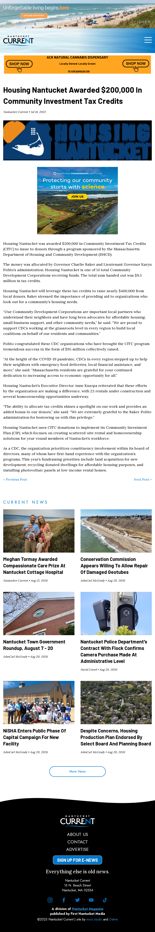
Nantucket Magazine (88, 909)
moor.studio (94, 919)
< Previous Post (15, 479)
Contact (77, 842)
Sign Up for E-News (77, 860)
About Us (77, 834)
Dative (113, 919)
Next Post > (143, 479)
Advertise (77, 849)
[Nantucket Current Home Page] (18, 41)
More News (77, 771)
